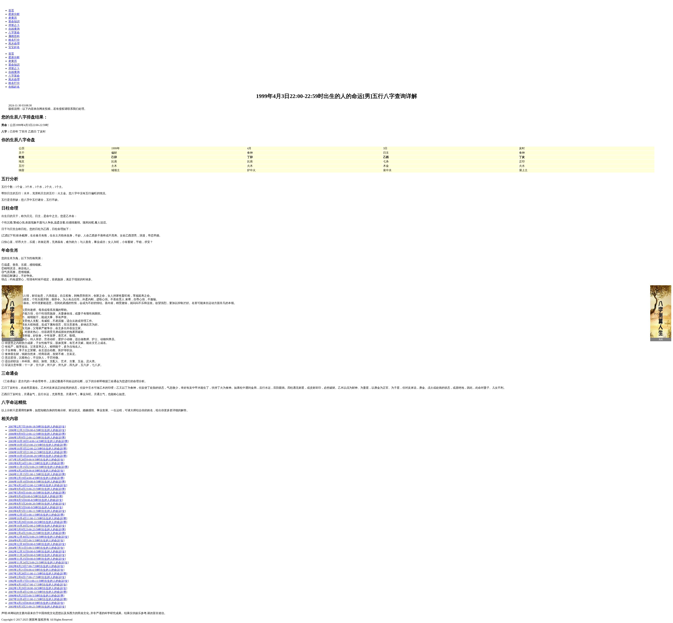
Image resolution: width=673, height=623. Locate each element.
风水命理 (14, 43)
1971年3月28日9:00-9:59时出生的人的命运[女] (36, 459)
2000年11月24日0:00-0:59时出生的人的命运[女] (37, 555)
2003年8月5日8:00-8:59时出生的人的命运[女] (35, 500)
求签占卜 (14, 25)
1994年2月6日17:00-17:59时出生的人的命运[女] (37, 577)
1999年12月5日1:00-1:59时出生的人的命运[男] (36, 514)
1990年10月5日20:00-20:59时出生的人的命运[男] (37, 455)
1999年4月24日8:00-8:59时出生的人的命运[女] (36, 470)
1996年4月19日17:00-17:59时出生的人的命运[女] (37, 584)
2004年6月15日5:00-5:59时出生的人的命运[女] (36, 540)
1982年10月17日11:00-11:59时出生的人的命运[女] (38, 580)
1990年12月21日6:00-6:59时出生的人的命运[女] (37, 430)
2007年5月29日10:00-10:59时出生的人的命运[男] (37, 522)
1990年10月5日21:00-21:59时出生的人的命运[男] (37, 452)
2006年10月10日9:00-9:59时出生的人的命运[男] (37, 481)
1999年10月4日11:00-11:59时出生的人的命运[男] (37, 518)
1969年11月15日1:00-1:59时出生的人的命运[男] (37, 474)
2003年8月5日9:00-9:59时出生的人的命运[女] (35, 507)
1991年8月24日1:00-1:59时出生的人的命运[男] (36, 463)
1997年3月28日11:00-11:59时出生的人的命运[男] (37, 573)
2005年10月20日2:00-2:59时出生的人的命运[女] (37, 525)
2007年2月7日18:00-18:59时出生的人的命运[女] (37, 426)
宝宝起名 (14, 47)
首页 (11, 10)
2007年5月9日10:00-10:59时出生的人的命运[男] (37, 492)
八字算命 (14, 32)
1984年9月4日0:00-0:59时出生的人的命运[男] (35, 496)
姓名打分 (14, 39)
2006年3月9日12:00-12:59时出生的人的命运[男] (37, 437)
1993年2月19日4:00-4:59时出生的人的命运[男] (36, 478)
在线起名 (14, 86)
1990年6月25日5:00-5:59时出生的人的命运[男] (36, 595)
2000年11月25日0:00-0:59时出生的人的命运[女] (37, 558)
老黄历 (12, 17)
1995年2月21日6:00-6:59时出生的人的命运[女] (36, 569)
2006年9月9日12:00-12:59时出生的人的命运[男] (37, 433)
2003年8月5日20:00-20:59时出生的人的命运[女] (37, 503)
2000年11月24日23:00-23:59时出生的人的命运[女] (38, 562)
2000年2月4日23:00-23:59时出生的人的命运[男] (37, 533)
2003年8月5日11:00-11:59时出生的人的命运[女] (37, 511)
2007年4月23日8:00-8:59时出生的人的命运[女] (36, 602)
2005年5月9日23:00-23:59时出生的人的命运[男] (37, 529)
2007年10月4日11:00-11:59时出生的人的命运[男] (37, 599)
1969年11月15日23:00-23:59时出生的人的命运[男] (38, 466)
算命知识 (14, 21)
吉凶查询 (14, 28)
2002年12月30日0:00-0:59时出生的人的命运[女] (37, 544)
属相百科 (14, 36)
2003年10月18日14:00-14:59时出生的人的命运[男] (38, 441)
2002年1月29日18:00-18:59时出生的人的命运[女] (37, 588)
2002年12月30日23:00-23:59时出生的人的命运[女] (38, 536)
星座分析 (14, 14)
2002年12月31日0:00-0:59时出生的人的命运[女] (37, 551)
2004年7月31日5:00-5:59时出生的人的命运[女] (36, 547)
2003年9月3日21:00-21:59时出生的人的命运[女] (37, 606)
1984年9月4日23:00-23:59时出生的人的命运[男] (37, 489)
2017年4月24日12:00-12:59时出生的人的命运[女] (37, 485)
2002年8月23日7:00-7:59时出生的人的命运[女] (36, 566)
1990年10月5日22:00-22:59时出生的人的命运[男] (37, 448)
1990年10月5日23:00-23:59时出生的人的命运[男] (37, 444)
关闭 (12, 339)
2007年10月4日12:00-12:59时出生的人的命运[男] (37, 591)
